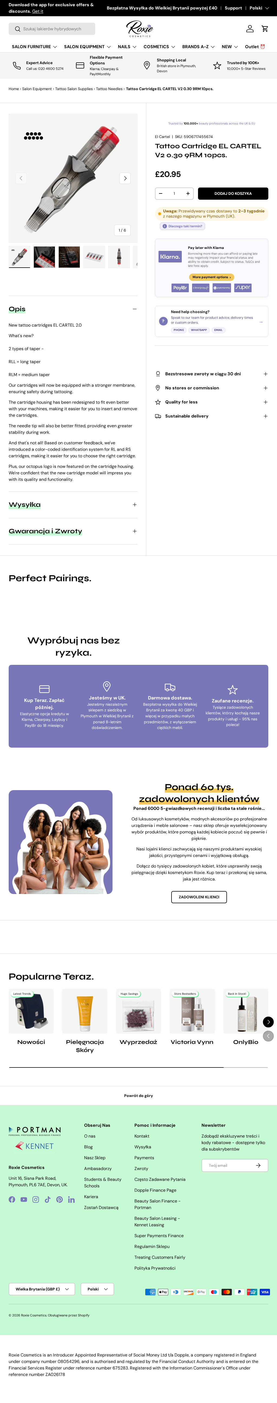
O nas (89, 1136)
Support (233, 8)
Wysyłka (142, 1147)
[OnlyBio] (246, 1011)
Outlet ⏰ (255, 47)
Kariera (91, 1197)
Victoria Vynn (192, 1042)
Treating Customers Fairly (159, 1257)
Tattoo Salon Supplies (74, 88)
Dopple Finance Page (155, 1190)
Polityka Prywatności (155, 1268)
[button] (265, 29)
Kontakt (141, 1136)
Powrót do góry (138, 1095)
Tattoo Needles (109, 88)
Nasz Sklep (94, 1158)
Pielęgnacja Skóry (85, 1046)
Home (14, 88)
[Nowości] (31, 1011)
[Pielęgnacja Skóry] (84, 1011)
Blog (88, 1147)
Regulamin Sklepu (152, 1246)
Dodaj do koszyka (233, 193)
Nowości (31, 1042)
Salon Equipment (37, 88)
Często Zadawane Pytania (160, 1179)
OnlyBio (245, 1042)
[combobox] (52, 29)
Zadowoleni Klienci (199, 897)
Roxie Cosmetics (34, 1315)
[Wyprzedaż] (138, 1011)
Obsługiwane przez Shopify (69, 1315)
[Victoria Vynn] (192, 1011)
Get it (37, 11)
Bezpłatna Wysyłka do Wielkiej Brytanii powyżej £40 (162, 8)
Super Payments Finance (159, 1235)
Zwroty (141, 1168)
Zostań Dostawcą (101, 1207)
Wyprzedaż (138, 1042)
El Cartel (162, 136)
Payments (144, 1158)
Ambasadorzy (98, 1168)
